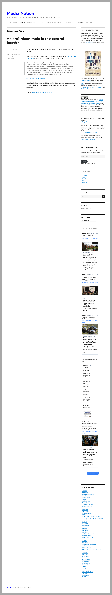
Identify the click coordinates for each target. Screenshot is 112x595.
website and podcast (86, 80)
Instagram (84, 184)
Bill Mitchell (85, 492)
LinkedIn (84, 182)
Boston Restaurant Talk (88, 494)
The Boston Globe (85, 89)
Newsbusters (85, 551)
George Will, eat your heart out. (36, 78)
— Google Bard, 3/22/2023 (87, 122)
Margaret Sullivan (86, 535)
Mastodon (84, 180)
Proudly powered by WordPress (23, 588)
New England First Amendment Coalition (92, 549)
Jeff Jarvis (84, 528)
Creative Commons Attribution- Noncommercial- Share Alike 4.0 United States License (92, 101)
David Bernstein (86, 511)
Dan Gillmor (85, 509)
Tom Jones (85, 573)
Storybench (85, 565)
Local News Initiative (97, 87)
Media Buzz (85, 542)
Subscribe (84, 161)
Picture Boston (86, 558)
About (15, 23)
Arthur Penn (10, 54)
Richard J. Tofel (86, 561)
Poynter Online (86, 559)
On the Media (85, 556)
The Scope (84, 566)
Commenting (31, 23)
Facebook (84, 175)
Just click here (89, 42)
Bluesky (84, 177)
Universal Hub (85, 575)
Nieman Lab (85, 552)
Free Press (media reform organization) (92, 518)
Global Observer (86, 520)
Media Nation (20, 13)
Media (8, 52)
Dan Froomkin (86, 508)
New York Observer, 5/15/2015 (90, 132)
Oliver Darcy (85, 554)
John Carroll (85, 530)
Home (9, 23)
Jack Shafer (85, 523)
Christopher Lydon (87, 503)
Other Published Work (54, 23)
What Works (85, 577)
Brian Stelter (85, 496)
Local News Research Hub (88, 534)
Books (41, 23)
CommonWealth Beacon (88, 504)
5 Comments (10, 58)
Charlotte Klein (86, 501)
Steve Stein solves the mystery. (42, 92)
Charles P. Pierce (86, 497)
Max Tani (84, 540)
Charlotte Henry (86, 499)
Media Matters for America (89, 544)
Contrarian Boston (87, 506)
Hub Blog (84, 521)
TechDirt (84, 568)
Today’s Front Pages (87, 571)
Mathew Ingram (86, 539)
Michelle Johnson (86, 547)
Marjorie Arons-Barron (88, 537)
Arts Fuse (84, 490)
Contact (22, 23)
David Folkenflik (86, 513)
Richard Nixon (17, 56)
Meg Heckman (86, 546)
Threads (84, 179)
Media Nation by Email (84, 23)
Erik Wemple (85, 515)
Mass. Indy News (69, 23)
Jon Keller (84, 532)
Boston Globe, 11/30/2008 (89, 139)
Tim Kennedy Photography (89, 570)
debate (16, 54)
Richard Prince (86, 563)
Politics (13, 52)
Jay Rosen (84, 527)
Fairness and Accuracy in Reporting (91, 516)
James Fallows (85, 525)
